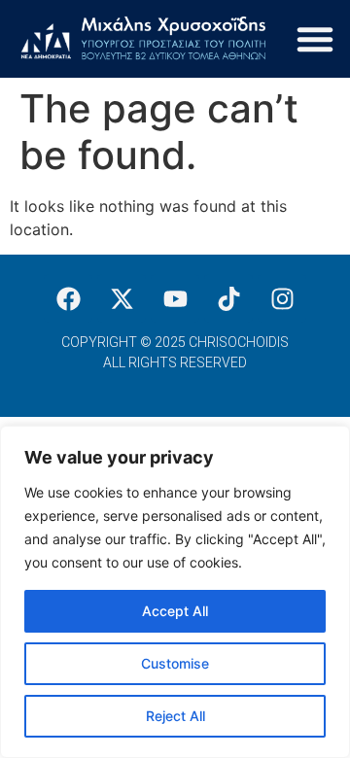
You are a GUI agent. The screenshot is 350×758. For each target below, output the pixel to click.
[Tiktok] (228, 298)
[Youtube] (175, 298)
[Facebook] (68, 298)
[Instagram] (282, 298)
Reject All (175, 715)
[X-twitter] (121, 298)
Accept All (175, 611)
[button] (315, 39)
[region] (175, 592)
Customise (175, 663)
